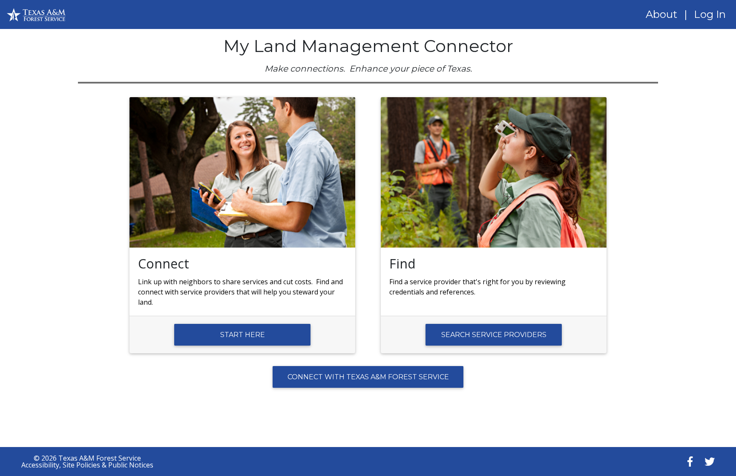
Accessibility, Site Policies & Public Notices (87, 465)
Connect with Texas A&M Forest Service (368, 377)
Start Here (242, 335)
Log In (710, 14)
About (661, 14)
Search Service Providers (493, 335)
